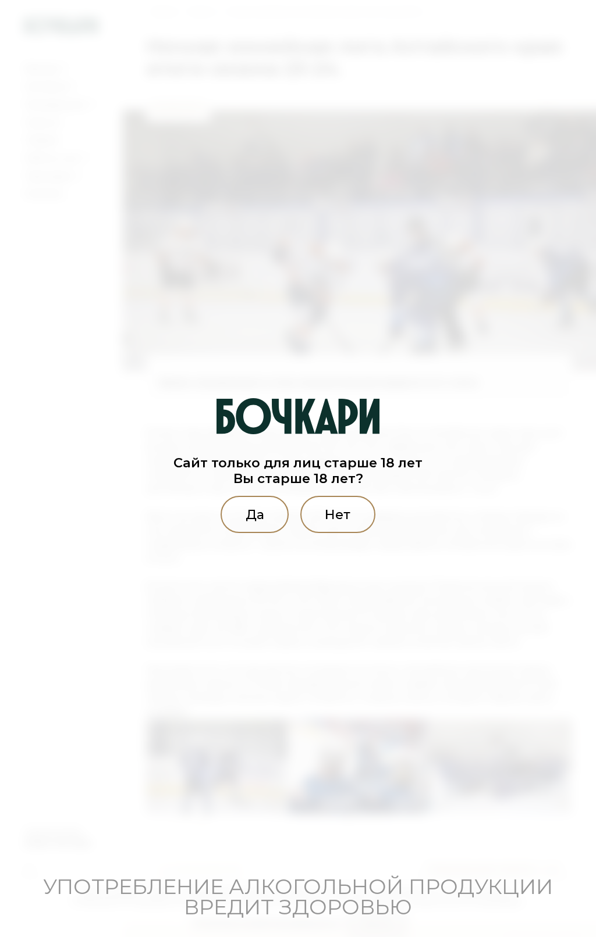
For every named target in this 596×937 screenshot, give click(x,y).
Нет (337, 514)
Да (255, 514)
